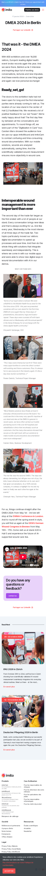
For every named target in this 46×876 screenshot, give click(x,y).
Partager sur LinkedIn (21, 30)
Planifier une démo (32, 10)
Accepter (9, 871)
